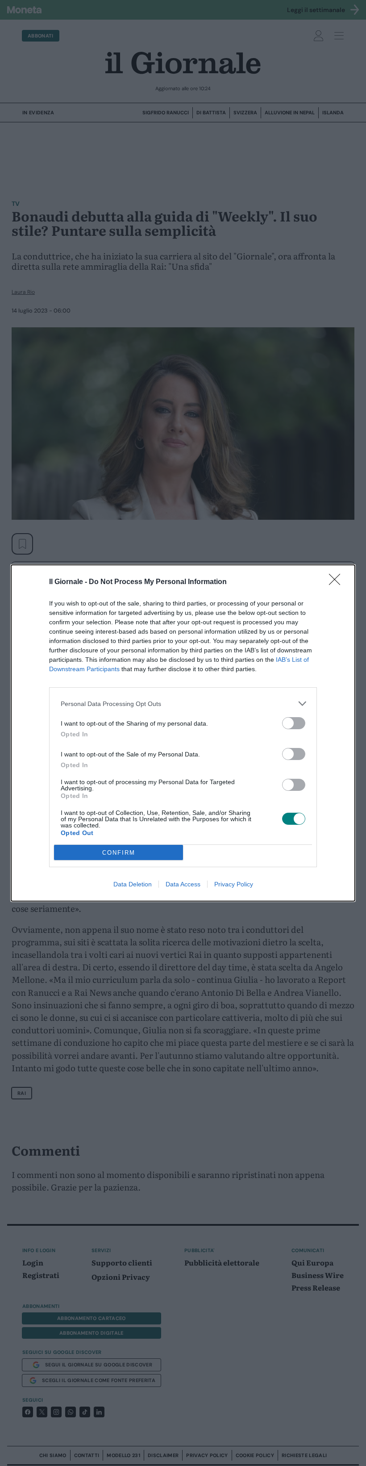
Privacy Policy (233, 884)
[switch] (293, 723)
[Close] (337, 582)
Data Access (183, 884)
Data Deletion (132, 884)
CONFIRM (118, 852)
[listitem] (183, 703)
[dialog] (183, 733)
